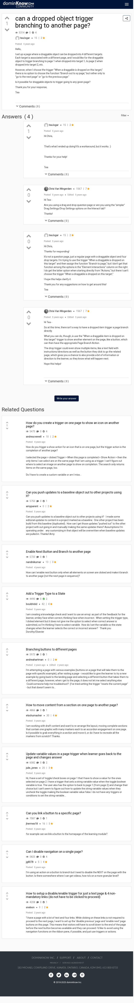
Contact (96, 958)
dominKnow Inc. (44, 958)
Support (66, 958)
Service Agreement (73, 963)
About (82, 958)
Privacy (54, 963)
